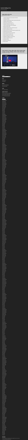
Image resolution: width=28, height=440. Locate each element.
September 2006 (4, 175)
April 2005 (3, 154)
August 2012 (3, 263)
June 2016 (3, 319)
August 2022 (3, 394)
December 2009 (4, 224)
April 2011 (3, 244)
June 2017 (3, 333)
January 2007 (4, 180)
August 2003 (3, 129)
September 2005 (4, 160)
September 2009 (4, 220)
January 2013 (4, 269)
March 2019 (3, 352)
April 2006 (3, 169)
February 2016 (4, 314)
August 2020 (3, 369)
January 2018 (4, 339)
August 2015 (3, 308)
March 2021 (3, 377)
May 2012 (3, 259)
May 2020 (3, 367)
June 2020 (3, 368)
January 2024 (4, 412)
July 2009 (3, 218)
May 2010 (3, 230)
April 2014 (3, 288)
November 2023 (4, 409)
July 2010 (3, 233)
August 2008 (3, 204)
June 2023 (3, 404)
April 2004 (3, 139)
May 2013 (3, 274)
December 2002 (4, 119)
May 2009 (3, 215)
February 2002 (4, 106)
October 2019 (4, 359)
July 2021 (3, 382)
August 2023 (3, 407)
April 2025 (3, 423)
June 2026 (3, 433)
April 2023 (3, 403)
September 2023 (4, 408)
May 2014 (3, 289)
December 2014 (4, 298)
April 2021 (3, 378)
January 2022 (4, 388)
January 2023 (4, 399)
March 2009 (3, 213)
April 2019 (3, 353)
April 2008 (3, 199)
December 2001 (4, 104)
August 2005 (3, 159)
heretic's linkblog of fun (6, 8)
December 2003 (4, 134)
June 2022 (3, 392)
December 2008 (4, 209)
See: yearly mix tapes (5, 89)
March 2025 (3, 422)
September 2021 (4, 384)
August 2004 (3, 144)
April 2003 (3, 124)
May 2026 (3, 432)
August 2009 (3, 219)
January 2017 (4, 328)
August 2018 (3, 344)
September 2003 (4, 130)
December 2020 (4, 374)
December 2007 (4, 194)
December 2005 (4, 164)
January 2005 (4, 150)
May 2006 (3, 170)
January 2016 (4, 313)
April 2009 (3, 214)
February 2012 (4, 255)
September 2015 (4, 309)
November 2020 (4, 373)
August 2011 (3, 249)
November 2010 (4, 238)
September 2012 (4, 264)
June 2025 (3, 424)
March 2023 (3, 402)
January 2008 (4, 195)
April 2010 (3, 229)
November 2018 (4, 348)
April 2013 (3, 273)
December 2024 (4, 418)
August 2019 (3, 357)
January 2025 (4, 419)
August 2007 (3, 189)
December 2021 (4, 387)
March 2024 (3, 413)
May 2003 (3, 125)
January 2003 (4, 120)
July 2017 (3, 334)
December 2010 (4, 239)
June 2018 (3, 343)
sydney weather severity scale (7, 14)
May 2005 (3, 155)
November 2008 (4, 208)
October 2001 (4, 101)
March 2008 (3, 198)
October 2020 (4, 372)
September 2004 (4, 145)
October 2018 (4, 347)
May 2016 (3, 318)
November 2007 (4, 193)
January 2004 (4, 135)
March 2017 (3, 329)
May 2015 (3, 304)
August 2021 (3, 383)
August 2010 (3, 234)
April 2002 (3, 109)
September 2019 (4, 358)
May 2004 (3, 140)
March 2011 (3, 243)
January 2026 (4, 428)
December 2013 (4, 283)
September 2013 (4, 279)
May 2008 (3, 200)
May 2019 (3, 354)
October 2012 (4, 265)
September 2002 (4, 115)
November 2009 (4, 223)
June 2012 (3, 260)
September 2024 (4, 417)
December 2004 (4, 149)
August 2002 (3, 114)
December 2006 (4, 179)
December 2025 (4, 427)
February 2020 (4, 364)
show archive (3, 99)
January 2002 (4, 105)
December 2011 (4, 253)
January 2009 (4, 210)
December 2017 (4, 338)
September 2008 (4, 205)
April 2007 (3, 184)
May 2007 (3, 185)
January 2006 (4, 165)
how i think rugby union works (6, 95)
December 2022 (4, 398)
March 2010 (3, 228)
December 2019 (4, 362)
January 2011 (4, 240)
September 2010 (4, 235)
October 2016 (4, 324)
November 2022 (4, 397)
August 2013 (3, 278)
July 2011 (3, 248)
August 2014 (3, 293)
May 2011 (3, 245)
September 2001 (4, 100)
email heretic (4, 81)
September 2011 (4, 250)
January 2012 (4, 254)
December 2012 (4, 268)
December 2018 (4, 349)
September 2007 (4, 190)
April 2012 (3, 258)
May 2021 (3, 379)
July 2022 (3, 393)
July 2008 (3, 203)
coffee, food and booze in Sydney (6, 93)
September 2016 (4, 323)
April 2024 (3, 414)
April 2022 (3, 389)
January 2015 (4, 299)
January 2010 (4, 225)
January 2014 (4, 284)
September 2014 (4, 294)
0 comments (8, 15)
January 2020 (4, 363)
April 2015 (3, 303)
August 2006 (3, 174)
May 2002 (3, 110)
